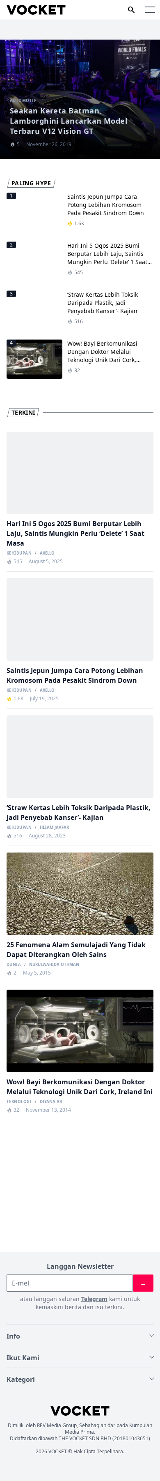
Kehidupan (19, 553)
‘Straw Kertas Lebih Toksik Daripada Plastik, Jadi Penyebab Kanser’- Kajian (102, 303)
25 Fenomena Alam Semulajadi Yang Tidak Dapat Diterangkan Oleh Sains (76, 949)
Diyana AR (51, 1102)
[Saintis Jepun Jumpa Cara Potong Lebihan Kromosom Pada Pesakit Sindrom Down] (80, 619)
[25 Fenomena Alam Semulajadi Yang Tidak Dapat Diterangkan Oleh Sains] (80, 894)
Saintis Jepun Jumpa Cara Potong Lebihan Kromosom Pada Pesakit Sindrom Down (105, 205)
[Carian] (131, 10)
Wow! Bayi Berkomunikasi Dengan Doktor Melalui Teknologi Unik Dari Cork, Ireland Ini (102, 356)
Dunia (14, 965)
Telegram (94, 1299)
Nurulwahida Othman (54, 965)
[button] (150, 10)
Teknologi (19, 1102)
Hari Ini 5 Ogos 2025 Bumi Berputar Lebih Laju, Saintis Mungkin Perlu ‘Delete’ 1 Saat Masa (107, 258)
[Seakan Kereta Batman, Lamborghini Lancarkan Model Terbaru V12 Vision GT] (80, 99)
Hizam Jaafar (54, 828)
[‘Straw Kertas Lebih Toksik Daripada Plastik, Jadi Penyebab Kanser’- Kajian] (80, 756)
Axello (47, 553)
